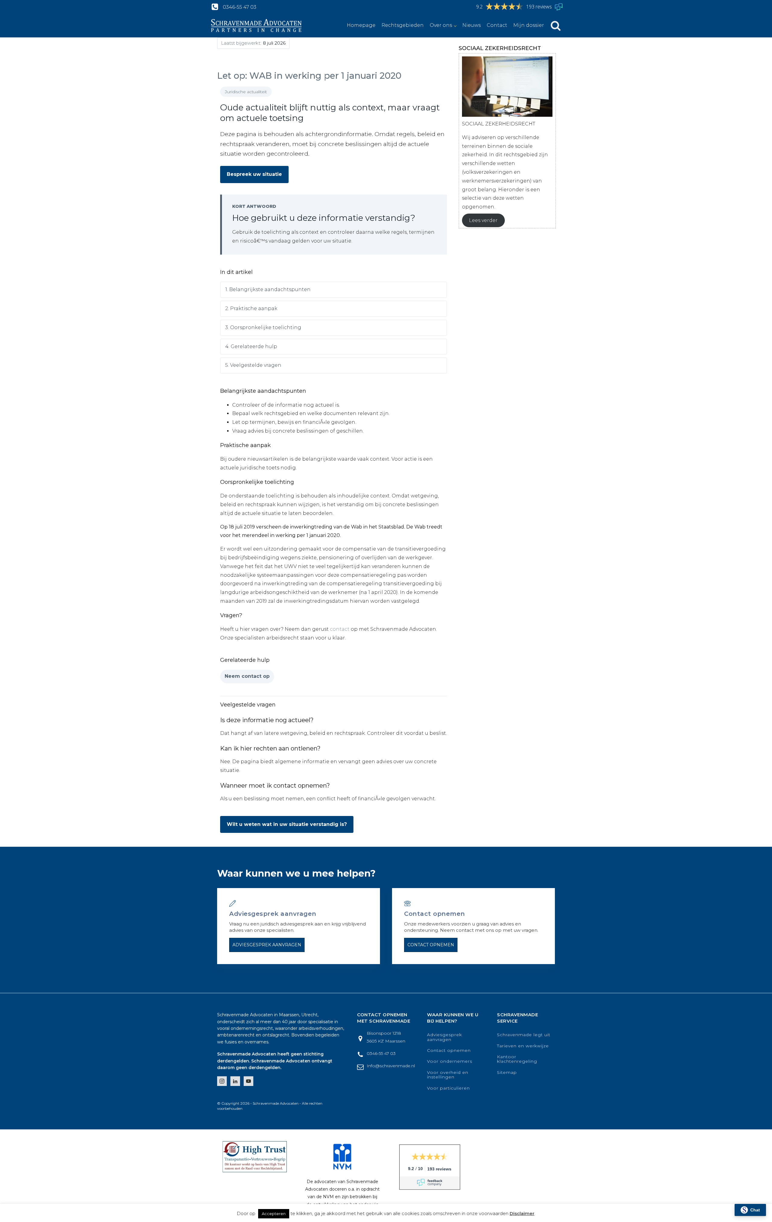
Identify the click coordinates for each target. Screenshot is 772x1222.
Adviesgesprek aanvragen (267, 944)
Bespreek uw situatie (254, 174)
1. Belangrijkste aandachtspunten (268, 289)
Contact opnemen (430, 944)
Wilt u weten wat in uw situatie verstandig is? (287, 824)
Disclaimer (522, 1213)
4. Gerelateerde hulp (251, 346)
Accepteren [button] (274, 1213)
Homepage (361, 25)
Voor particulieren (448, 1088)
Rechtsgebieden (402, 25)
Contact (497, 25)
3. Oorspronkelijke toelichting (263, 327)
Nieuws (471, 25)
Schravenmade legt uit (523, 1035)
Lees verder (483, 220)
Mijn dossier (528, 25)
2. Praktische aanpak (251, 308)
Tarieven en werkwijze (523, 1046)
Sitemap (507, 1072)
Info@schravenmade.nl (391, 1065)
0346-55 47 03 (239, 7)
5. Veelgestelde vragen (253, 365)
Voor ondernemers (449, 1061)
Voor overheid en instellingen (447, 1075)
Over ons (441, 25)
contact (340, 629)
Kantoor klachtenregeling (517, 1059)
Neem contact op (247, 676)
